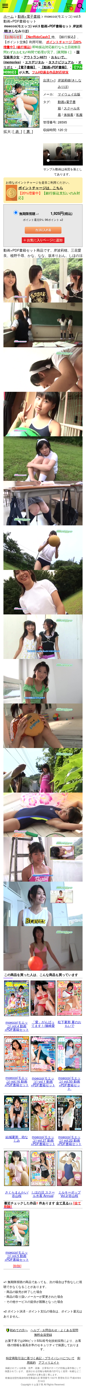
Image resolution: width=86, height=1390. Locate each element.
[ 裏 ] (28, 131)
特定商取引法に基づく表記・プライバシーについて (40, 1358)
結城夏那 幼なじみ (17, 1139)
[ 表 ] (17, 131)
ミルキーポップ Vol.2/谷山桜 (69, 1194)
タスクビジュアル (61, 62)
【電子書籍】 (26, 67)
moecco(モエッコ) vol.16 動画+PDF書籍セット (17, 1081)
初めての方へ (19, 1330)
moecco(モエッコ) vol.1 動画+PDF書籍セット (43, 1081)
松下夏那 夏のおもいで (69, 1024)
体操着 (68, 114)
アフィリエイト (49, 1362)
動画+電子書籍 (29, 16)
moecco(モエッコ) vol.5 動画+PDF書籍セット (17, 1256)
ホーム (8, 16)
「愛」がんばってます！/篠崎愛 (43, 1024)
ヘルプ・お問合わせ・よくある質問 (54, 1330)
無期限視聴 (29, 213)
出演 (49, 80)
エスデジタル (34, 62)
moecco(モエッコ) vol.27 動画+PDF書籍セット (43, 1140)
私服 (79, 114)
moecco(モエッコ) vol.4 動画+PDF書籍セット (17, 1026)
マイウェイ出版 (69, 94)
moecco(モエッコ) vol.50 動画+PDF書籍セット (69, 1083)
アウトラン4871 (35, 57)
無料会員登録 (43, 1334)
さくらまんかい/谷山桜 (16, 1194)
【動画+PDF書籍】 (54, 67)
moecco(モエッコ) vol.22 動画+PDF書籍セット (69, 1140)
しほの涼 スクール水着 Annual (43, 1194)
